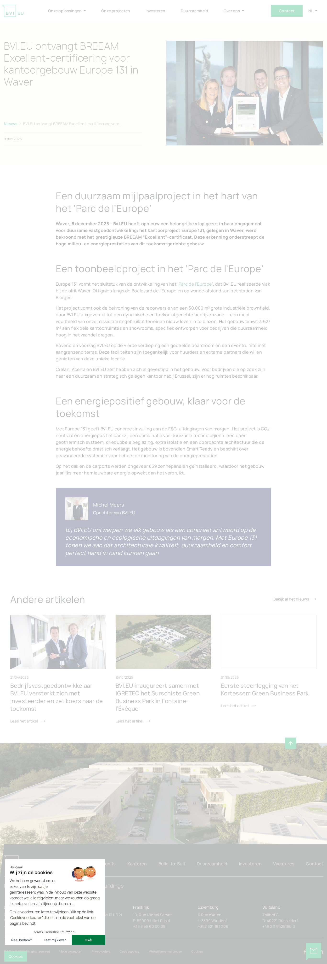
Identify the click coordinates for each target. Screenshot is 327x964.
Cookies (197, 951)
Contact (287, 10)
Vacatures (283, 863)
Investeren (250, 863)
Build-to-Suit (172, 863)
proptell (76, 951)
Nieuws (10, 123)
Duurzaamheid (212, 863)
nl (310, 10)
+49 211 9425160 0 (278, 926)
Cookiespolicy (129, 951)
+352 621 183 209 (213, 926)
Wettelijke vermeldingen (165, 951)
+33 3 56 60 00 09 (149, 926)
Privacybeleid (101, 951)
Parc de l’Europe (195, 284)
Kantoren (137, 863)
